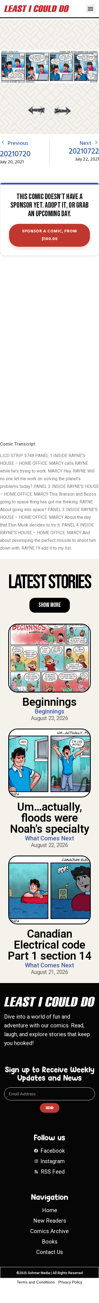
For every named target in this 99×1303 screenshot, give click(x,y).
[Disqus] (49, 349)
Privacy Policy (70, 1282)
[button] (90, 8)
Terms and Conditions (36, 1282)
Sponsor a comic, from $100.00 (49, 235)
